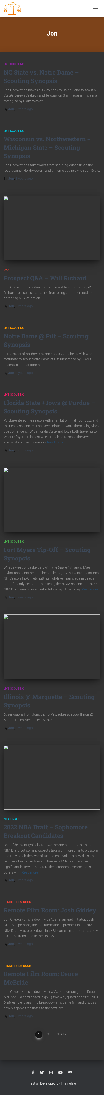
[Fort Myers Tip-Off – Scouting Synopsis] (52, 500)
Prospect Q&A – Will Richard (45, 278)
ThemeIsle (68, 1083)
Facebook (33, 1072)
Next (60, 1034)
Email (70, 1072)
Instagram (51, 1072)
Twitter (41, 1072)
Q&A (6, 270)
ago (24, 109)
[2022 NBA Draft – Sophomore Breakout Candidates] (52, 777)
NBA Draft (12, 819)
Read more (55, 442)
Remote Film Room (18, 902)
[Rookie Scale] (14, 8)
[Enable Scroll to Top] (94, 1085)
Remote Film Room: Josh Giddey (50, 910)
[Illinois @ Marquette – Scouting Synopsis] (52, 646)
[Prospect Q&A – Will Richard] (52, 228)
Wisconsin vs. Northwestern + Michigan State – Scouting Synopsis (47, 147)
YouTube (60, 1072)
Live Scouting (14, 64)
